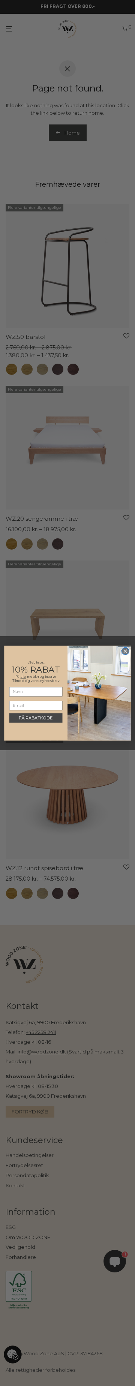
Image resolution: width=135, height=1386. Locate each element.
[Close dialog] (125, 651)
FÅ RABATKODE (36, 718)
